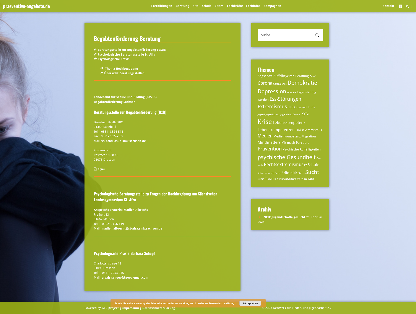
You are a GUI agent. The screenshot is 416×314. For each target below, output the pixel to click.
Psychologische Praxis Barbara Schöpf (124, 253)
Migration (309, 136)
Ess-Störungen (285, 99)
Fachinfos (253, 6)
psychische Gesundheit (287, 157)
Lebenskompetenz (289, 122)
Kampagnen (272, 6)
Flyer (101, 169)
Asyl (270, 76)
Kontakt (388, 6)
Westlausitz (307, 178)
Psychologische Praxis (114, 59)
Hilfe (311, 107)
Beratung (182, 6)
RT (305, 165)
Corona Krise (280, 84)
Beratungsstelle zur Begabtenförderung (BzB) (130, 112)
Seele (278, 173)
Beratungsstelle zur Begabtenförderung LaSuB (132, 49)
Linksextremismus (309, 130)
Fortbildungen (161, 6)
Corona (265, 83)
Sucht (312, 172)
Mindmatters (269, 142)
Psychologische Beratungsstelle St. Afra (126, 54)
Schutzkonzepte (266, 173)
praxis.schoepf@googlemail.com (124, 277)
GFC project (110, 308)
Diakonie (291, 92)
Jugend (261, 114)
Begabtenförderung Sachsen (114, 102)
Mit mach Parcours (295, 143)
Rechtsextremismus (283, 164)
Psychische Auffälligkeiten (302, 149)
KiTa (305, 113)
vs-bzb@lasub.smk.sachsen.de (123, 141)
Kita (195, 6)
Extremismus (272, 107)
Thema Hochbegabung (121, 68)
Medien (265, 136)
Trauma (270, 178)
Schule (206, 6)
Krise (265, 122)
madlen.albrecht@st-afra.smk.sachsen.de (131, 228)
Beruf (312, 76)
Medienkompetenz (287, 136)
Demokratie (302, 82)
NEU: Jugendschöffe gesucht (284, 217)
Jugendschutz (273, 114)
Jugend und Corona (290, 114)
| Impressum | (130, 308)
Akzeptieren (250, 303)
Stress (301, 173)
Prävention (270, 149)
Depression (272, 91)
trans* (261, 178)
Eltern (219, 6)
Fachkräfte (235, 6)
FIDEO (292, 107)
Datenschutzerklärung (158, 308)
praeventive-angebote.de (26, 5)
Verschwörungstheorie (289, 178)
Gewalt (302, 107)
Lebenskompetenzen (276, 129)
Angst (262, 76)
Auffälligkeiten (283, 76)
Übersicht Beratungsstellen (124, 73)
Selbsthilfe (289, 173)
